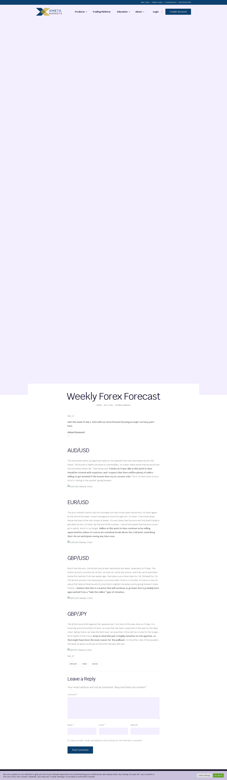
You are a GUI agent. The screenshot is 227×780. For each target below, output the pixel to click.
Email (102, 725)
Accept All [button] (218, 775)
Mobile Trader (157, 2)
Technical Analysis (122, 405)
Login (156, 11)
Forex (84, 664)
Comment (73, 694)
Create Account (170, 2)
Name (71, 725)
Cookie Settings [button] (204, 775)
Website (134, 725)
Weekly (95, 664)
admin (99, 405)
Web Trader (145, 2)
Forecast (73, 664)
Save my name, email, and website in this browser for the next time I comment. (107, 740)
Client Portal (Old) (184, 2)
